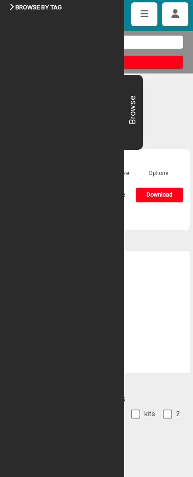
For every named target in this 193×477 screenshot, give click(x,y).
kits (149, 414)
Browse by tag (38, 7)
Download (159, 194)
